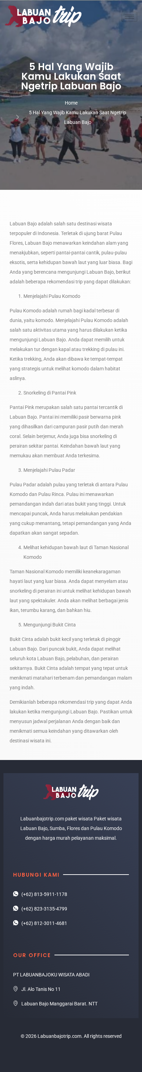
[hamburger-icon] (129, 17)
